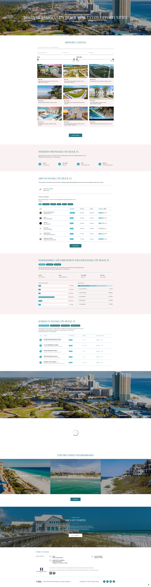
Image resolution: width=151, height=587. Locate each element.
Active (59, 204)
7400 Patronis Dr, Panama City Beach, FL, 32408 (52, 351)
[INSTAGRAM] (107, 581)
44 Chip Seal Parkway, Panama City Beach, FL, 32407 (53, 346)
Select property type (42, 52)
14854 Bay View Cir (47, 213)
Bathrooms (65, 52)
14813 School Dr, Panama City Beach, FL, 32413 (52, 357)
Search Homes (75, 135)
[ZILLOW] (114, 581)
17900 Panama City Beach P (49, 234)
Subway (45, 222)
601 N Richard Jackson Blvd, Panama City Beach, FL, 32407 (54, 363)
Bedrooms (91, 52)
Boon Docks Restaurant (49, 212)
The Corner (46, 227)
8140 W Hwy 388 (47, 224)
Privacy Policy (95, 581)
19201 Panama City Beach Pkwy (50, 239)
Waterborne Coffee (48, 238)
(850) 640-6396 (98, 557)
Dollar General (47, 233)
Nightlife (70, 204)
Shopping (53, 204)
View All (75, 499)
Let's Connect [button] (76, 535)
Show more (75, 245)
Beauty (65, 204)
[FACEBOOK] (104, 581)
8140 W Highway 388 (48, 218)
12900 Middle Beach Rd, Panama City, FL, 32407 (52, 340)
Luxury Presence (65, 581)
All (40, 204)
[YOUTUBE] (110, 581)
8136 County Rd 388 (48, 229)
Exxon (45, 217)
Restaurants (46, 204)
